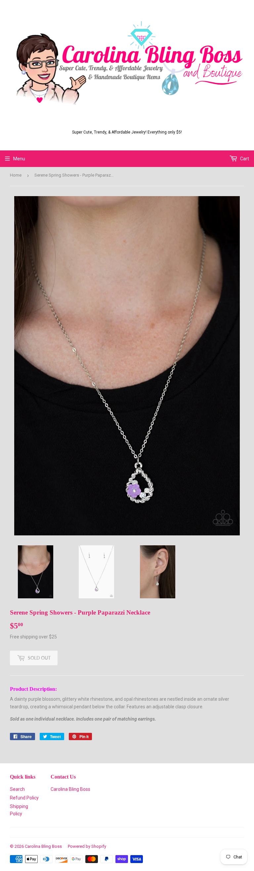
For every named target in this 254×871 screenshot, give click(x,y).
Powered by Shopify (87, 846)
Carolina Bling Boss (70, 789)
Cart (244, 158)
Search (17, 789)
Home (15, 175)
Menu (19, 158)
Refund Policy (24, 797)
